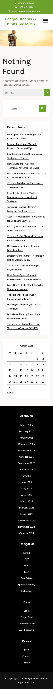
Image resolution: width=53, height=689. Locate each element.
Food (26, 565)
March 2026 (26, 424)
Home (26, 662)
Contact (26, 656)
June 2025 (26, 482)
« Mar (10, 392)
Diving (26, 552)
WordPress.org (26, 629)
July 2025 (26, 475)
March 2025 (26, 501)
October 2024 (26, 533)
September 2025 (26, 463)
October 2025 (26, 456)
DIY (27, 559)
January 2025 (26, 513)
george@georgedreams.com (26, 11)
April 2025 (26, 494)
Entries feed (26, 617)
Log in (27, 610)
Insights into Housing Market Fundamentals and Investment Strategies (22, 197)
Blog (26, 649)
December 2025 (26, 444)
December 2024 (26, 520)
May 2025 (26, 488)
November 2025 (26, 450)
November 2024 (26, 526)
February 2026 (26, 431)
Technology (26, 590)
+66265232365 (26, 6)
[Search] (47, 92)
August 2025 (26, 469)
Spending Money (26, 584)
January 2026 (26, 437)
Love (26, 571)
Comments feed (27, 623)
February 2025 (26, 507)
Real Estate (26, 578)
